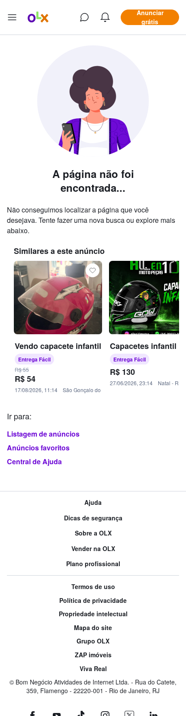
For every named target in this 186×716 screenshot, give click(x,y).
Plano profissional (93, 564)
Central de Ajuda (34, 461)
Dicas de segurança (93, 518)
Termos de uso (93, 587)
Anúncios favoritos (38, 448)
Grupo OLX (93, 641)
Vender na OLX (93, 549)
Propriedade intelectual (93, 614)
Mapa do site (93, 628)
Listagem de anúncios (43, 434)
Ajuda (93, 502)
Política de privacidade (93, 600)
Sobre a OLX (93, 533)
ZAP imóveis (93, 655)
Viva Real (93, 669)
